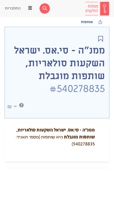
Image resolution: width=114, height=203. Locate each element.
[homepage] (97, 8)
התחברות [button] (13, 8)
